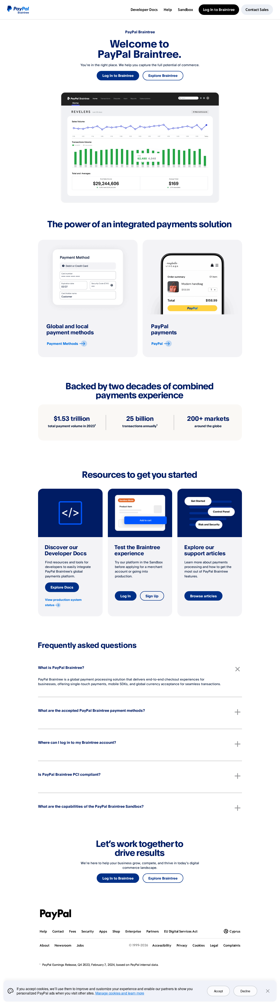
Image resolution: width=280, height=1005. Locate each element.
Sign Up (151, 596)
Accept (218, 991)
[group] (88, 298)
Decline (245, 991)
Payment (62, 343)
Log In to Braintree (118, 75)
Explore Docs (62, 587)
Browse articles (203, 596)
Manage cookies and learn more (119, 993)
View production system (63, 602)
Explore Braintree (163, 75)
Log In (125, 596)
